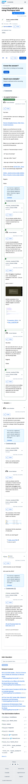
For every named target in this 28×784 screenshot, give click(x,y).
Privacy (7, 768)
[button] (14, 26)
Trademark (7, 776)
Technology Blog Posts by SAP (11, 678)
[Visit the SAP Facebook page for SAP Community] (10, 764)
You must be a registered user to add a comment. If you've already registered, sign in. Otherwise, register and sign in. (13, 191)
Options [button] (25, 13)
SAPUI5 (3, 32)
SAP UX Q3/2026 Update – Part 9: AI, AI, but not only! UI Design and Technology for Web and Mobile (14, 674)
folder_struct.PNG (12, 540)
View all (4, 756)
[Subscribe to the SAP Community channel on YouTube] (15, 764)
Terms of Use (21, 768)
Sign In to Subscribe (18, 13)
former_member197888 (12, 19)
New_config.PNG (12, 322)
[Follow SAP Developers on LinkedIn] (17, 764)
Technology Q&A (6, 5)
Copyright (7, 772)
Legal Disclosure (21, 772)
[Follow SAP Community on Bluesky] (12, 764)
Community (10, 2)
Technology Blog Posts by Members (12, 684)
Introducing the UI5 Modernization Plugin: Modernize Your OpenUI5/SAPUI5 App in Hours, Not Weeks (14, 706)
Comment (22, 58)
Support (21, 776)
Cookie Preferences (7, 780)
